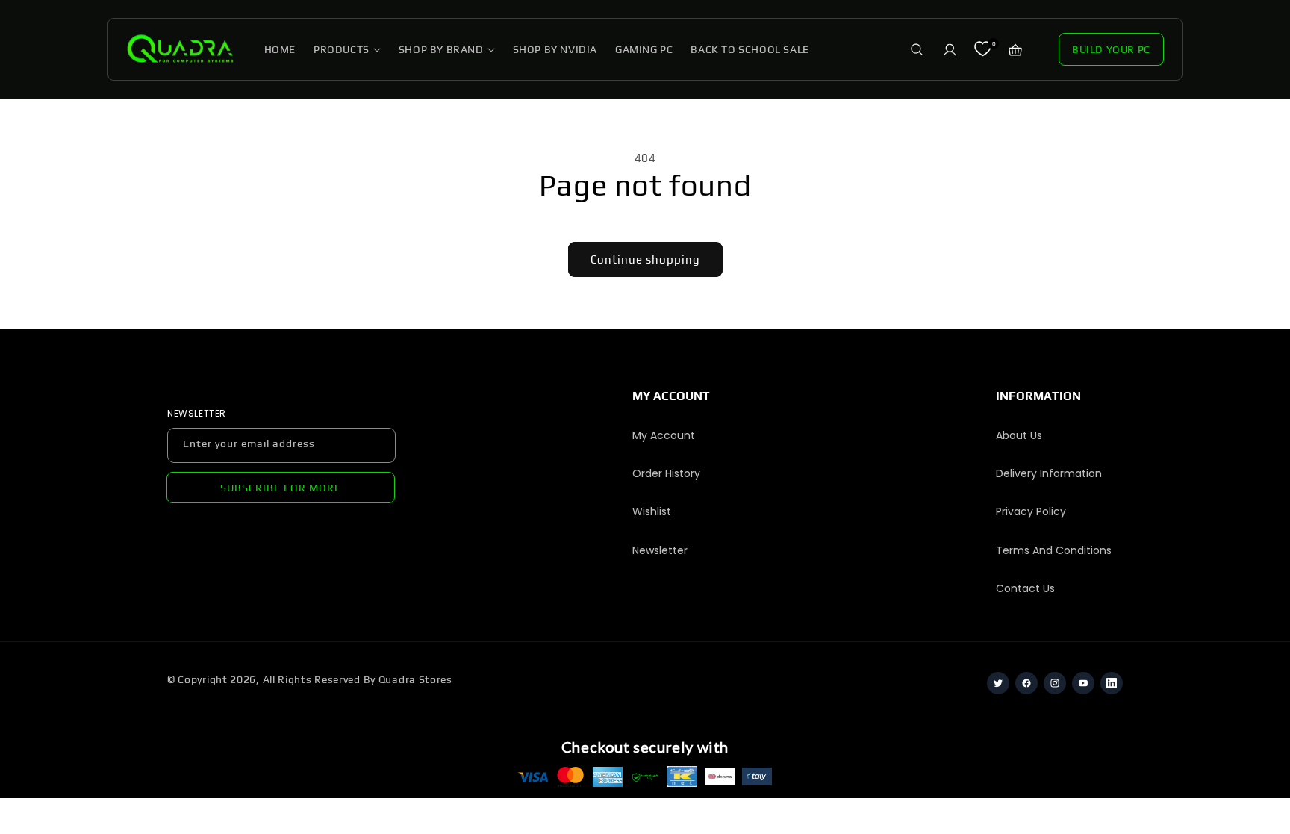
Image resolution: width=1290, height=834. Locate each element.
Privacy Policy (1031, 511)
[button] (347, 49)
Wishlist (651, 511)
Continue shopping (645, 259)
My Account (663, 435)
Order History (666, 473)
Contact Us (1025, 588)
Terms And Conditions (1054, 550)
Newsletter (660, 550)
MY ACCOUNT (671, 396)
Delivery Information (1049, 473)
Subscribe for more (280, 488)
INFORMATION (1038, 396)
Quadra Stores (415, 679)
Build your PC (1111, 49)
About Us (1019, 435)
